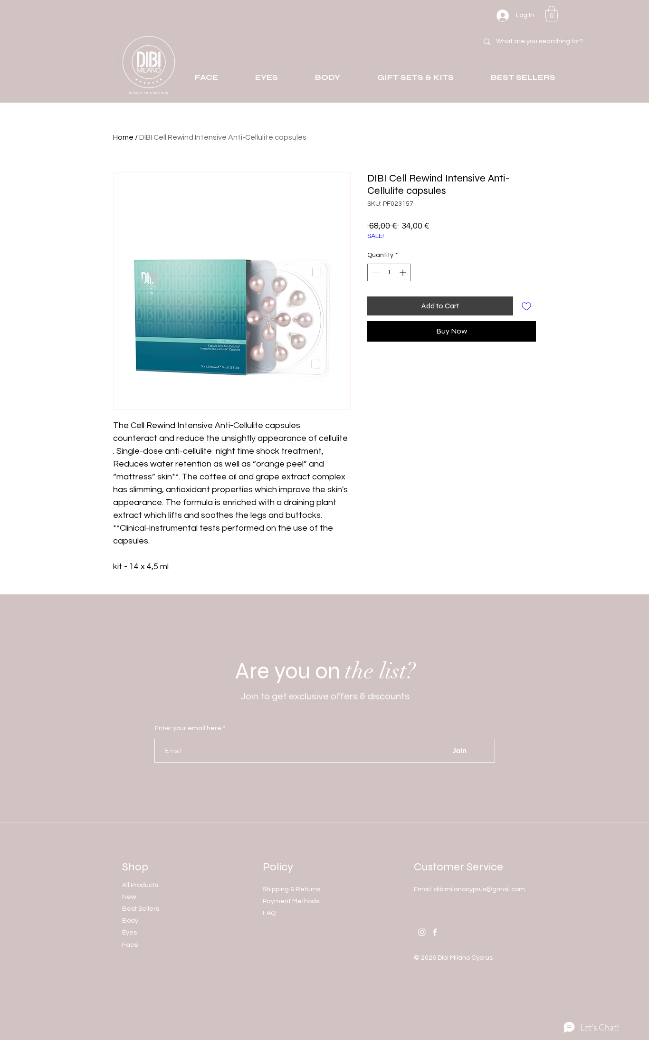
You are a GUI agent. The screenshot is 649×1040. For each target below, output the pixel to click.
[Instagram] (422, 932)
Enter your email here (188, 728)
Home (123, 137)
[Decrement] (375, 272)
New (129, 897)
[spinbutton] (389, 272)
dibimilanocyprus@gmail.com (479, 889)
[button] (551, 13)
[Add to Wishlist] (526, 305)
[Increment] (404, 272)
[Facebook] (434, 932)
